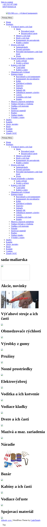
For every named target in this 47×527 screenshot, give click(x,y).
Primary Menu (7, 18)
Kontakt (9, 129)
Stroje (18, 29)
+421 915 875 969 (10, 4)
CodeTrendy (35, 520)
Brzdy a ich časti (22, 38)
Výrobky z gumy (18, 117)
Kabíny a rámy (22, 70)
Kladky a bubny (22, 42)
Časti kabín (20, 67)
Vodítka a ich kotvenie (20, 106)
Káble (18, 81)
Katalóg (9, 122)
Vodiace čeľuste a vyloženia (22, 104)
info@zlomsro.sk (9, 7)
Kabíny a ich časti (18, 65)
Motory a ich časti (23, 36)
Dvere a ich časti (17, 45)
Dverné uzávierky (23, 49)
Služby (9, 120)
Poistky (19, 99)
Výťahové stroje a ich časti (21, 27)
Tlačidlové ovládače (24, 83)
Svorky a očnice (22, 63)
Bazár (8, 126)
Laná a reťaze (21, 61)
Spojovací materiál (18, 111)
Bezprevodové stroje (29, 33)
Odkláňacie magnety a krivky (27, 92)
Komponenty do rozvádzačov (27, 79)
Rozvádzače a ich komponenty (28, 77)
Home (8, 22)
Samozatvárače (22, 47)
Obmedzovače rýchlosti (20, 72)
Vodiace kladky (17, 115)
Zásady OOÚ (11, 133)
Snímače (19, 88)
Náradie (14, 108)
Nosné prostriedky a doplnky (22, 58)
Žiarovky (19, 86)
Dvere (18, 56)
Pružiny (14, 113)
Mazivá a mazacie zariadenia (22, 101)
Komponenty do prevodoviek (27, 40)
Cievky (19, 95)
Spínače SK (20, 90)
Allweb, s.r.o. (6, 520)
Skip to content (7, 2)
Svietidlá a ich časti (23, 97)
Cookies (9, 131)
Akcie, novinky (12, 124)
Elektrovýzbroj (17, 74)
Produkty (9, 24)
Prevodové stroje (27, 31)
